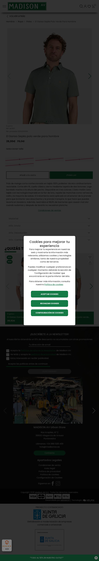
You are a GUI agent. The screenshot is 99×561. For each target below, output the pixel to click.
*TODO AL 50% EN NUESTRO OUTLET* (46, 557)
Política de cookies (53, 284)
